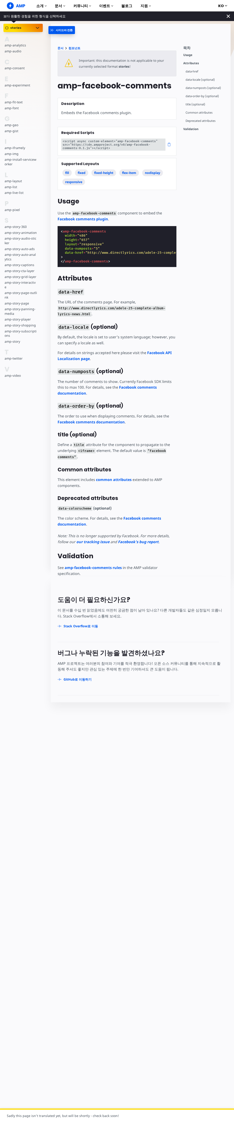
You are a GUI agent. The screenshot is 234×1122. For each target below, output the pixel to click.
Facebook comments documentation (91, 422)
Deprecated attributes (200, 121)
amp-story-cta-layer (20, 271)
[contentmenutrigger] (204, 49)
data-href (192, 71)
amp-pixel (12, 210)
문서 (58, 5)
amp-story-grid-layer (20, 277)
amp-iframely (15, 148)
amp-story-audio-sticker (20, 240)
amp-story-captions (19, 265)
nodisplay (152, 173)
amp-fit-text (14, 102)
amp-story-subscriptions (21, 333)
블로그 (126, 5)
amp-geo (11, 125)
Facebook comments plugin (83, 219)
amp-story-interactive (20, 284)
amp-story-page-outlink (21, 295)
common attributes (114, 479)
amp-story (12, 341)
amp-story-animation (21, 232)
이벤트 (104, 5)
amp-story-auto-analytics (20, 256)
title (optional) (195, 104)
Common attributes (199, 113)
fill (67, 173)
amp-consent (15, 68)
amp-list (11, 187)
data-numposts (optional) (203, 88)
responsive (73, 182)
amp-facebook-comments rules (93, 567)
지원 (144, 5)
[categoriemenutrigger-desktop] (61, 30)
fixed (81, 173)
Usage (187, 55)
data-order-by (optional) (202, 96)
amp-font (12, 108)
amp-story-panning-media (20, 311)
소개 (40, 5)
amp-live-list (14, 192)
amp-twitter (14, 358)
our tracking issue (92, 541)
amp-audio (13, 51)
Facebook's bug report (138, 541)
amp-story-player (18, 319)
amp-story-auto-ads (20, 249)
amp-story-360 (16, 226)
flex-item (129, 173)
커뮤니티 (80, 5)
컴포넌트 (74, 48)
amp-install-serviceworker (20, 161)
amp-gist (11, 131)
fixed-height (103, 173)
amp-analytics (15, 45)
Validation (191, 129)
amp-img (12, 154)
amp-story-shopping (20, 325)
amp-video (13, 375)
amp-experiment (17, 85)
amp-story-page (17, 303)
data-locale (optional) (200, 80)
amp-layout (13, 181)
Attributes (191, 63)
